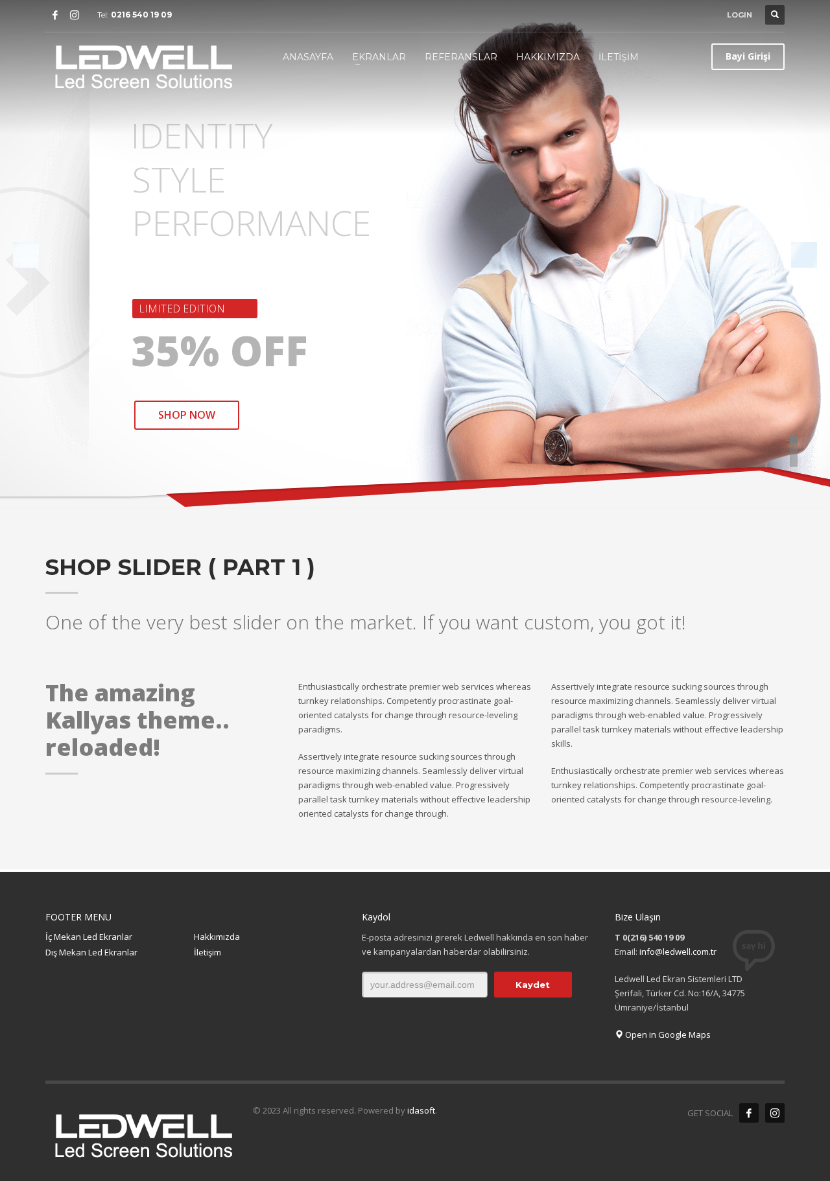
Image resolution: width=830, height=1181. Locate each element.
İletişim (207, 952)
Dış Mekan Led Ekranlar (91, 952)
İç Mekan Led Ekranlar (88, 936)
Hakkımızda (217, 936)
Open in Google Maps (667, 1034)
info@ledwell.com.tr (678, 951)
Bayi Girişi (748, 56)
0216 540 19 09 (141, 14)
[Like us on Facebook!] (749, 1113)
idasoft (421, 1110)
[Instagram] (74, 15)
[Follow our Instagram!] (775, 1113)
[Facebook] (55, 15)
